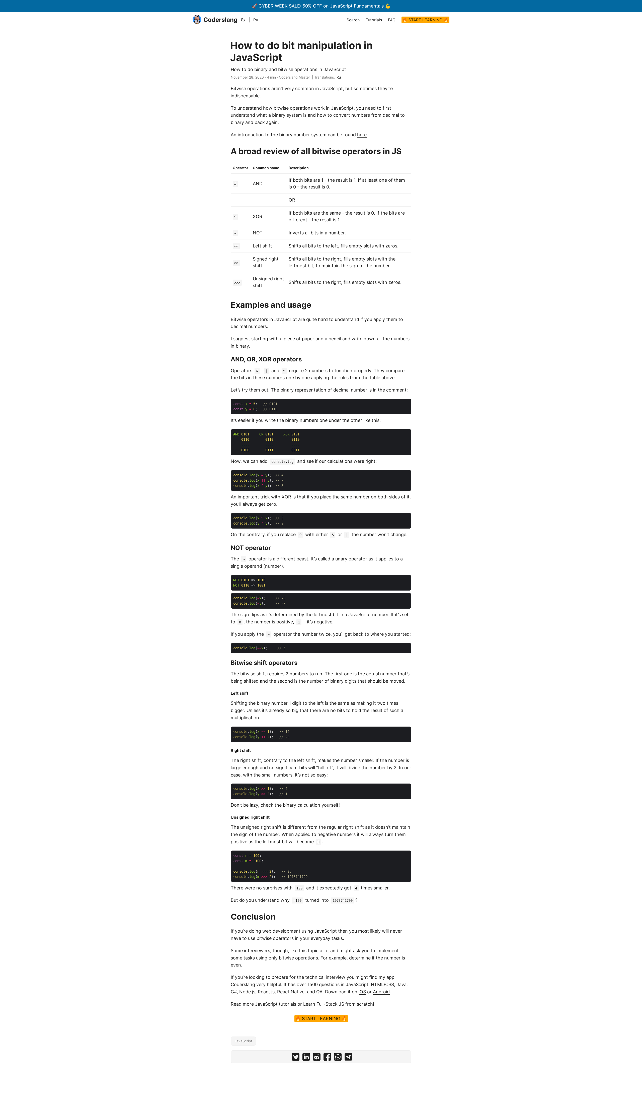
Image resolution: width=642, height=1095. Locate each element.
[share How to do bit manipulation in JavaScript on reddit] (316, 1058)
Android (381, 991)
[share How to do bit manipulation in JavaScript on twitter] (295, 1058)
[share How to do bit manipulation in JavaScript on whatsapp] (338, 1058)
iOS (362, 991)
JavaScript (243, 1041)
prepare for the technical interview (308, 977)
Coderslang (220, 19)
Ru (255, 19)
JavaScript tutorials (275, 1004)
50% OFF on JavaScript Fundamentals (343, 6)
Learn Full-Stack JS (323, 1004)
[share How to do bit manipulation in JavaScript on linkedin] (306, 1058)
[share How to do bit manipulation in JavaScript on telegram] (348, 1058)
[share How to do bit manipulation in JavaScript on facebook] (327, 1058)
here (362, 134)
